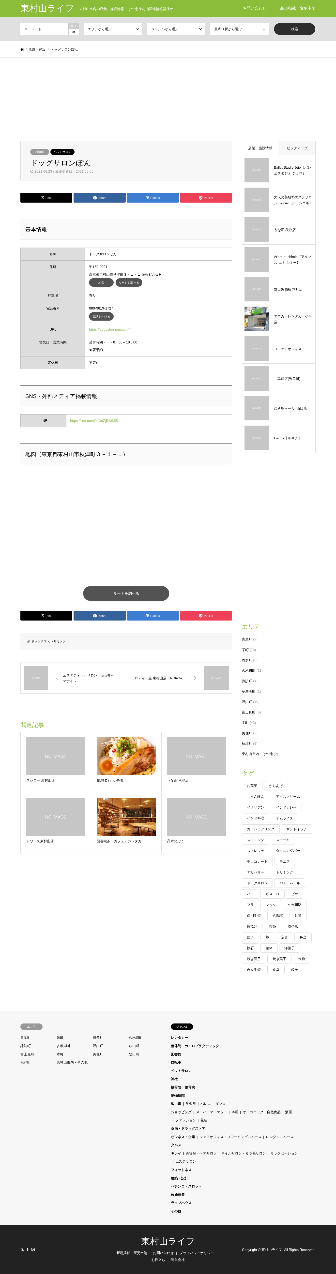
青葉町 (247, 639)
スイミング (255, 840)
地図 (101, 282)
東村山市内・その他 (257, 754)
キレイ (176, 1153)
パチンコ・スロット (186, 1186)
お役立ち (158, 1260)
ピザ (294, 894)
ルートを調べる (129, 282)
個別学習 (254, 916)
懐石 (250, 948)
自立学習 (254, 970)
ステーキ (283, 840)
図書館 (176, 1054)
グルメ (176, 1145)
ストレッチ (255, 851)
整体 (269, 948)
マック (271, 905)
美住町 (247, 733)
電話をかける (101, 316)
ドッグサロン (40, 641)
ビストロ (272, 894)
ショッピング (181, 1112)
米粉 (301, 959)
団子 (250, 937)
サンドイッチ (296, 829)
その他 (176, 1211)
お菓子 (252, 786)
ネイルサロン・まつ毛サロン (243, 1153)
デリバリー (255, 872)
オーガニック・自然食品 (262, 1112)
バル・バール (289, 883)
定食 (284, 937)
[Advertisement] (168, 94)
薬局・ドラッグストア (188, 1128)
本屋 (234, 1112)
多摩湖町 (249, 691)
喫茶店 (293, 926)
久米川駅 (295, 905)
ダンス (220, 1104)
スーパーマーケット (211, 1112)
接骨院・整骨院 (183, 1087)
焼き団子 (254, 959)
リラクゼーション (284, 1153)
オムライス (284, 818)
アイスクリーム (288, 797)
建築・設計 (179, 1178)
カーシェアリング (261, 829)
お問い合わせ (254, 8)
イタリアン (255, 807)
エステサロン (185, 1161)
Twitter (22, 1249)
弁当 (303, 937)
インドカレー (286, 807)
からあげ (276, 786)
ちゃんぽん (255, 797)
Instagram (33, 1249)
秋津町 (39, 152)
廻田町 (134, 1054)
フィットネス (181, 1170)
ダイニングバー (288, 851)
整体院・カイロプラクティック (195, 1046)
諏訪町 (247, 681)
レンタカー (179, 1037)
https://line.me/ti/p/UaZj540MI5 (94, 421)
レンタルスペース (279, 1137)
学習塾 (191, 1104)
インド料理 (255, 818)
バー (250, 894)
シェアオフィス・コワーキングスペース (230, 1137)
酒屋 (288, 1112)
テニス (284, 861)
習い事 (176, 1104)
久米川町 (249, 670)
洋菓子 (289, 948)
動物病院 (178, 1095)
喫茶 (272, 926)
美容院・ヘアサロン (201, 1153)
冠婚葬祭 (178, 1195)
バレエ (205, 1104)
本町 (245, 723)
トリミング (58, 641)
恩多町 (247, 660)
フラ (250, 905)
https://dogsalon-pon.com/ (109, 329)
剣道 (298, 916)
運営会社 (178, 1260)
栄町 (245, 650)
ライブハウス (181, 1203)
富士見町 (249, 712)
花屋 (203, 1120)
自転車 (176, 1062)
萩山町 (134, 1046)
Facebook (27, 1249)
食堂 (276, 970)
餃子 (294, 970)
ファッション (185, 1120)
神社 (174, 1079)
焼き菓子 (279, 959)
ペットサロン (62, 152)
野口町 (247, 702)
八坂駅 (278, 916)
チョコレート (257, 861)
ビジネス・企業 (183, 1137)
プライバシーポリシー (197, 1253)
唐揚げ (252, 926)
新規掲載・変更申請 (298, 8)
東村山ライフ (168, 1241)
